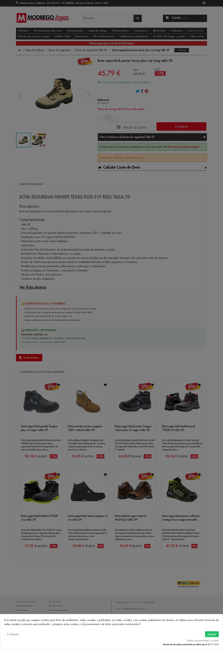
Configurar (13, 634)
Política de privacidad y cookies (203, 640)
